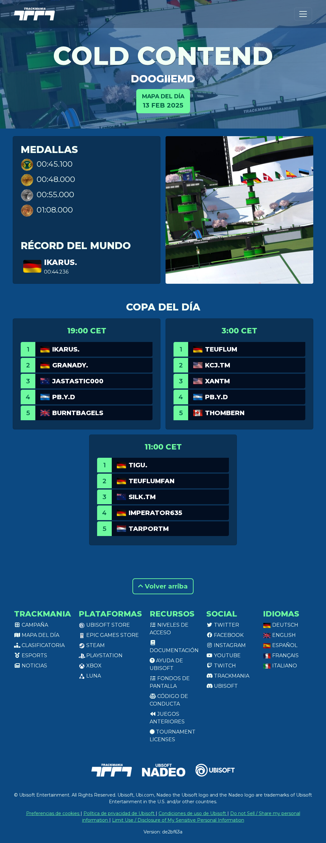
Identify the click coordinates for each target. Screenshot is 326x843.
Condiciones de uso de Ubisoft (193, 813)
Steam (95, 645)
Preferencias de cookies (53, 813)
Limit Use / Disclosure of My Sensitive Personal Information (178, 820)
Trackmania (231, 676)
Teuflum (221, 349)
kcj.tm (217, 365)
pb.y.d (63, 397)
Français (285, 655)
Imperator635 (155, 513)
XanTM (217, 381)
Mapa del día (39, 635)
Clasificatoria (42, 645)
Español (284, 645)
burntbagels (77, 413)
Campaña (34, 625)
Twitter (226, 625)
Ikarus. (60, 262)
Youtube (227, 655)
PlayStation (104, 655)
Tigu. (138, 465)
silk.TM (142, 497)
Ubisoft (225, 686)
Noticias (33, 666)
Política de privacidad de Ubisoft (119, 813)
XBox (93, 666)
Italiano (284, 666)
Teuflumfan (151, 481)
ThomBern (224, 413)
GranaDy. (70, 365)
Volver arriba (165, 586)
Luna (93, 676)
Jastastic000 (77, 381)
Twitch (224, 666)
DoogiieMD (163, 79)
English (283, 635)
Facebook (228, 635)
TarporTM (149, 529)
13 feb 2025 (163, 101)
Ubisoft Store (107, 625)
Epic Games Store (112, 635)
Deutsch (284, 625)
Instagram (229, 645)
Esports (33, 655)
